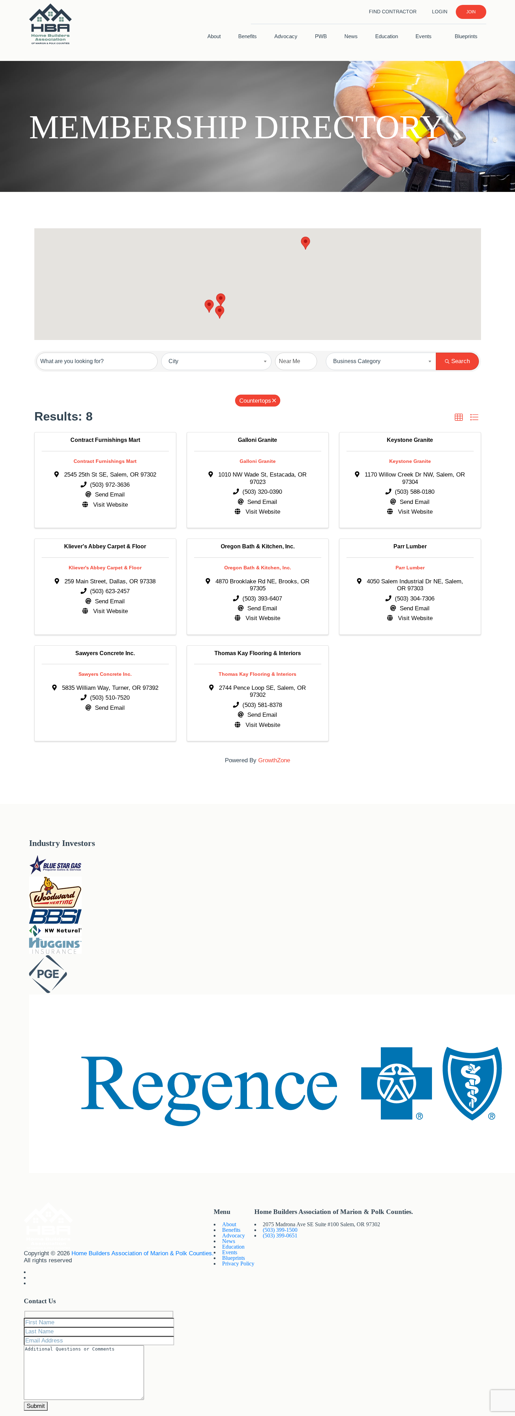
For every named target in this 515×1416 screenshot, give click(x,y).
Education (386, 36)
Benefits (247, 36)
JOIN (471, 11)
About (214, 36)
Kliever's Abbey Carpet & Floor (105, 567)
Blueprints (466, 36)
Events (424, 36)
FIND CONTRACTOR (393, 11)
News (351, 36)
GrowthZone (274, 760)
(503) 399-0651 (280, 1235)
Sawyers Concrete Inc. (105, 674)
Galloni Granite (258, 461)
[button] (219, 312)
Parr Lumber (410, 567)
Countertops (255, 400)
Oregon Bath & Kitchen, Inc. (257, 567)
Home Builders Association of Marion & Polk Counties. (142, 1253)
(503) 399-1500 (280, 1230)
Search (460, 361)
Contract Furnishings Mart (105, 461)
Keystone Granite (410, 461)
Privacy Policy (238, 1263)
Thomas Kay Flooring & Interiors (257, 674)
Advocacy (285, 36)
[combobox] (216, 361)
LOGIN (439, 11)
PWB (321, 36)
